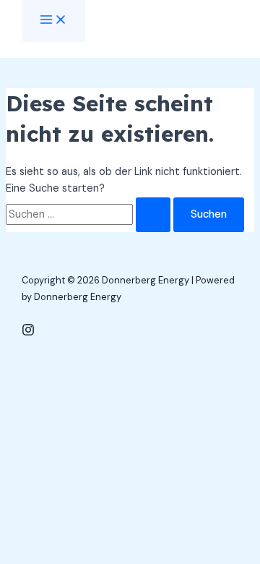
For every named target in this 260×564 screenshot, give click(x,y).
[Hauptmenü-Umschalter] (53, 21)
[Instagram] (28, 333)
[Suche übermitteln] (153, 215)
